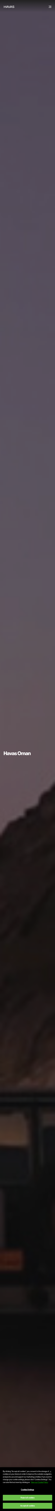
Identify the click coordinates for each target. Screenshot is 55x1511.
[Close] (50, 1472)
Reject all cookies (27, 1498)
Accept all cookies (27, 1506)
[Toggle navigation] (49, 6)
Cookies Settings (27, 1490)
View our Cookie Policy (39, 1482)
